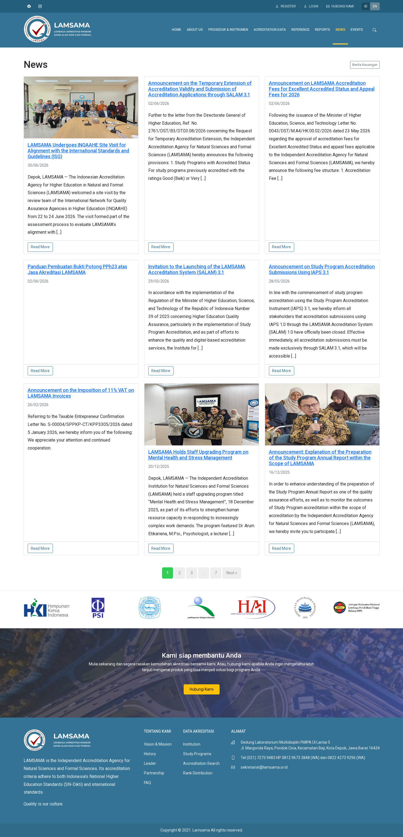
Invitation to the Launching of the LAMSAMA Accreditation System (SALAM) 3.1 (196, 269)
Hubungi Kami (202, 689)
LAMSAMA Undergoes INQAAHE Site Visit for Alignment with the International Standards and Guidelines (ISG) (78, 150)
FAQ (147, 782)
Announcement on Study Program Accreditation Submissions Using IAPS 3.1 (322, 269)
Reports (322, 30)
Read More (40, 247)
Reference (300, 30)
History (150, 754)
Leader (150, 763)
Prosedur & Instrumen (228, 30)
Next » (231, 573)
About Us (195, 30)
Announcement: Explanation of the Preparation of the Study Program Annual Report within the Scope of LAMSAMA (320, 457)
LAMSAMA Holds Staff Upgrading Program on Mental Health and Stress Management (198, 455)
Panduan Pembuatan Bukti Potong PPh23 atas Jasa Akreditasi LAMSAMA (77, 269)
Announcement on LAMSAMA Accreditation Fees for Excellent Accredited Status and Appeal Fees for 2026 (321, 88)
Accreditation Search (201, 763)
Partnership (154, 773)
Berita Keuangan (365, 65)
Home (176, 30)
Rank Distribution (197, 773)
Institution (191, 744)
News (340, 30)
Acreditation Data (270, 30)
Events (357, 30)
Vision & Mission (158, 744)
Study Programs (197, 754)
